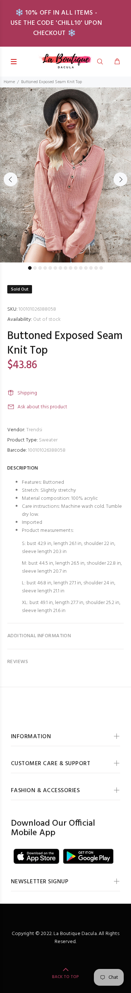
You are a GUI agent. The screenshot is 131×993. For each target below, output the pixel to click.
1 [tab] (30, 268)
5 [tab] (50, 268)
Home (9, 82)
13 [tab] (91, 268)
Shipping (27, 393)
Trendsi (34, 430)
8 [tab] (65, 268)
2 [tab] (35, 268)
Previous (10, 179)
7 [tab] (60, 268)
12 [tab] (86, 268)
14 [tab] (96, 268)
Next (120, 179)
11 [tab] (81, 268)
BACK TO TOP (65, 977)
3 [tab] (40, 268)
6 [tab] (55, 268)
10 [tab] (76, 268)
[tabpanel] (65, 174)
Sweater (48, 440)
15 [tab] (101, 268)
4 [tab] (45, 268)
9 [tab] (70, 268)
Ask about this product (42, 407)
